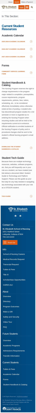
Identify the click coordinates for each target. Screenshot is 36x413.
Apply (21, 7)
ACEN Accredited (22, 396)
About (10, 2)
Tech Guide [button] (6, 196)
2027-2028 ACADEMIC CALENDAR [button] (13, 56)
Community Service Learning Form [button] (13, 73)
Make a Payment (27, 2)
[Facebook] (15, 215)
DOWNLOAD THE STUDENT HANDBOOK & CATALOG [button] (11, 148)
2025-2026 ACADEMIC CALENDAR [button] (13, 41)
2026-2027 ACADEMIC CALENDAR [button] (13, 49)
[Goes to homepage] (9, 7)
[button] (27, 7)
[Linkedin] (20, 215)
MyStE (17, 2)
